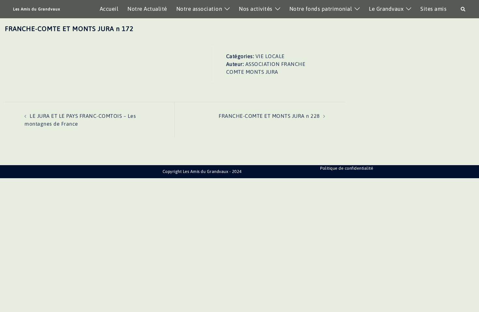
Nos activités (255, 9)
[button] (463, 9)
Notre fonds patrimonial (320, 9)
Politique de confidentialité (346, 168)
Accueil (109, 9)
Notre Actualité (147, 9)
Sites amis (433, 9)
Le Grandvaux (386, 9)
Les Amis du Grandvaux (36, 9)
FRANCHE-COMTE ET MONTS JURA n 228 (269, 116)
